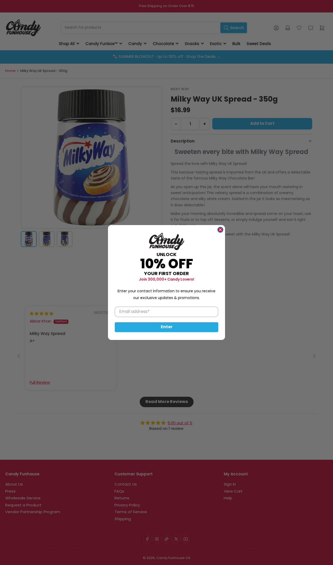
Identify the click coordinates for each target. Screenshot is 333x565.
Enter (166, 327)
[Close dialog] (220, 229)
